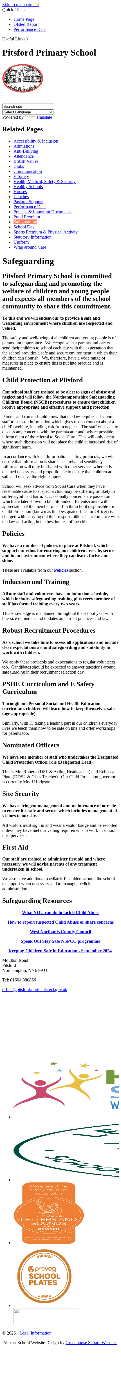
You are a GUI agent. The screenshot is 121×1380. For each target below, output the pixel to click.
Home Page (24, 19)
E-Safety (21, 176)
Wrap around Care (30, 247)
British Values (26, 161)
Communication (28, 171)
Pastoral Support (28, 201)
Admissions (24, 146)
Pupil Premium (27, 216)
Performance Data (30, 29)
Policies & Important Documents (42, 211)
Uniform (21, 242)
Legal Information (35, 1333)
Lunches (21, 196)
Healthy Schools (28, 186)
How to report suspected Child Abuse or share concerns (61, 922)
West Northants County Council (60, 931)
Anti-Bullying (26, 151)
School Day (24, 227)
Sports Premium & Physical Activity (46, 232)
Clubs (19, 166)
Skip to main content (20, 4)
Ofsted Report (26, 24)
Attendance (24, 156)
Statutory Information (32, 237)
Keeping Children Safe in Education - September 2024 (60, 950)
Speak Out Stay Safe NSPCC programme (60, 941)
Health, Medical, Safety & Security (45, 181)
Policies (61, 570)
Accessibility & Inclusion (36, 141)
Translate (44, 117)
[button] (27, 38)
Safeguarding (25, 221)
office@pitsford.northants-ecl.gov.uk (34, 989)
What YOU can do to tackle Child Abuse (60, 912)
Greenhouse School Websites (91, 1342)
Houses (20, 191)
